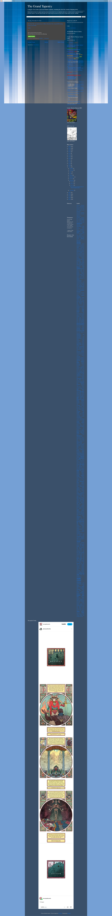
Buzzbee (78, 273)
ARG (83, 248)
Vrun (83, 586)
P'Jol (83, 466)
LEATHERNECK (79, 417)
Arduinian (80, 248)
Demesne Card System (80, 306)
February (71, 170)
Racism (78, 485)
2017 (69, 160)
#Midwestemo (79, 216)
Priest (77, 477)
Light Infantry (81, 61)
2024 (69, 195)
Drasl (83, 313)
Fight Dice (79, 344)
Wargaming (82, 592)
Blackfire (82, 263)
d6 (82, 301)
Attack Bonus (79, 251)
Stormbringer (79, 531)
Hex (77, 377)
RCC (77, 486)
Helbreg (78, 375)
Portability (78, 476)
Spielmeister (82, 524)
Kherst (78, 400)
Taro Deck (79, 535)
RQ (83, 496)
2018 (69, 161)
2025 (69, 197)
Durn (83, 319)
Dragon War (80, 312)
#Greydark (82, 213)
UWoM (79, 580)
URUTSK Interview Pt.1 (79, 84)
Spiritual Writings (80, 525)
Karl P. (83, 395)
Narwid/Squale (79, 459)
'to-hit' (77, 206)
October (71, 178)
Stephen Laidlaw (80, 530)
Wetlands (82, 596)
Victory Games (79, 584)
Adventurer (82, 229)
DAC (83, 302)
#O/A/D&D (78, 217)
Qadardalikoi (82, 481)
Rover (81, 496)
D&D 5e (78, 301)
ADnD (83, 227)
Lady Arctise (80, 410)
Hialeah (83, 377)
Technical (78, 537)
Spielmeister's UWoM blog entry (74, 101)
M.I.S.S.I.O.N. (79, 428)
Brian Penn (82, 268)
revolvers (78, 493)
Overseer (80, 466)
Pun (81, 480)
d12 (81, 301)
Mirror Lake (79, 448)
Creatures (79, 297)
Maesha (83, 429)
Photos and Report (77, 86)
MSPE (83, 451)
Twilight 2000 (82, 574)
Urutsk (79, 578)
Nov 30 (72, 185)
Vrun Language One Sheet (73, 54)
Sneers (80, 520)
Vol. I (81, 586)
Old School (82, 464)
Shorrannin (79, 511)
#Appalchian (78, 211)
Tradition (82, 568)
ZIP (80, 616)
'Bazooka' (78, 205)
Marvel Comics (81, 438)
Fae (83, 338)
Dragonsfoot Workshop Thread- (73, 93)
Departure (78, 307)
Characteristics (79, 281)
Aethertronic (78, 233)
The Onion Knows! (71, 53)
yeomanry (78, 612)
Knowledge (78, 405)
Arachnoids (82, 247)
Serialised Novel (80, 504)
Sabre (77, 498)
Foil (77, 350)
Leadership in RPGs (80, 416)
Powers (83, 476)
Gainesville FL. (80, 356)
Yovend (81, 615)
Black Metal (81, 262)
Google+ (83, 366)
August (71, 175)
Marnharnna (79, 435)
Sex (77, 508)
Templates (82, 542)
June (70, 171)
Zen (79, 616)
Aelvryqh (82, 231)
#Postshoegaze (81, 218)
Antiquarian (78, 246)
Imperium (82, 383)
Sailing (83, 498)
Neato (77, 460)
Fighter (83, 344)
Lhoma (83, 418)
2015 (69, 156)
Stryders (82, 531)
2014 (69, 155)
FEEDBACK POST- (71, 95)
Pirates (78, 471)
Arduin (78, 248)
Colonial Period (81, 286)
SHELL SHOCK (80, 510)
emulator (82, 328)
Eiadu (83, 322)
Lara (83, 411)
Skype (83, 515)
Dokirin (78, 311)
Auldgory (82, 251)
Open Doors (79, 465)
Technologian (81, 538)
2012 (69, 151)
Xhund (78, 610)
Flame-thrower (79, 349)
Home (46, 42)
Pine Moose (82, 470)
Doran (83, 311)
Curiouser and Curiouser (72, 59)
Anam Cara (82, 239)
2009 (69, 146)
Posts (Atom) (36, 44)
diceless (78, 310)
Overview (71, 42)
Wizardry (82, 601)
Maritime (83, 433)
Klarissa (83, 404)
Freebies (82, 351)
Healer (83, 374)
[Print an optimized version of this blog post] (31, 36)
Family (83, 339)
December (71, 190)
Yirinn (83, 612)
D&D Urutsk (82, 300)
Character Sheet (71, 58)
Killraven (83, 401)
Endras (83, 329)
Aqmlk (78, 247)
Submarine (78, 532)
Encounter (78, 329)
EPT (83, 330)
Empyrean (78, 328)
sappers (78, 499)
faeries (78, 339)
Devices (83, 307)
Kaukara (78, 396)
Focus (83, 349)
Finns (83, 345)
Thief (77, 564)
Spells (77, 524)
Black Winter (79, 263)
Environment (79, 330)
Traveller (82, 569)
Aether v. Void (80, 232)
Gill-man (83, 363)
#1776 (83, 210)
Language (78, 411)
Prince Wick (81, 477)
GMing (78, 366)
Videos (83, 584)
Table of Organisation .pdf (78, 68)
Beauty (78, 257)
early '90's (80, 322)
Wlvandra (78, 602)
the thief (82, 563)
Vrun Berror (79, 590)
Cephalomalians (79, 280)
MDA (83, 439)
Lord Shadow (81, 426)
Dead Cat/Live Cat (80, 303)
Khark (80, 399)
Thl (79, 564)
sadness (80, 498)
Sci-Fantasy (82, 499)
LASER (78, 412)
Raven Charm (81, 485)
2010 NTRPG (81, 219)
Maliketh (60, 913)
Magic (78, 432)
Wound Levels (81, 607)
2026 (69, 199)
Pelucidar (80, 469)
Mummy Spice (79, 453)
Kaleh (80, 395)
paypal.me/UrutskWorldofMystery (73, 49)
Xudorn (83, 610)
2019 (69, 163)
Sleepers (78, 519)
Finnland (78, 345)
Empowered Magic (80, 327)
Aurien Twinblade (80, 252)
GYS (81, 373)
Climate (83, 284)
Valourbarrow (79, 581)
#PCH (77, 218)
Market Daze (80, 434)
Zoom (82, 616)
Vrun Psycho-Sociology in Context (74, 69)
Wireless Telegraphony (80, 599)
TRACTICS (78, 568)
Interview (78, 384)
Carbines (78, 275)
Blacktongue (78, 264)
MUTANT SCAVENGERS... (73, 73)
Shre (82, 511)
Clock (77, 285)
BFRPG (81, 259)
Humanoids (82, 382)
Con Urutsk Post (80, 88)
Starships (78, 529)
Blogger (69, 913)
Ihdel (77, 383)
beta (79, 259)
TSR (77, 573)
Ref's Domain (82, 488)
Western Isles (80, 594)
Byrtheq (78, 274)
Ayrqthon (79, 253)
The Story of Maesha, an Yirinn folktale (75, 70)
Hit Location (82, 380)
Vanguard (79, 582)
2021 (69, 166)
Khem (83, 399)
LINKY (29, 28)
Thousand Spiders (80, 565)
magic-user (82, 432)
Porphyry (82, 475)
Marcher (78, 433)
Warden (78, 592)
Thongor (83, 564)
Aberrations (79, 226)
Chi (83, 281)
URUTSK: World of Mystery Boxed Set (75, 60)
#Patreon (82, 217)
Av (83, 252)
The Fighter (79, 548)
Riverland (80, 494)
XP (80, 610)
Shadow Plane (81, 508)
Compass (82, 289)
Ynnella (78, 615)
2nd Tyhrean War (79, 222)
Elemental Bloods (80, 323)
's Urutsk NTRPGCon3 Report (75, 87)
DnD (83, 310)
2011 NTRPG (79, 221)
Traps (77, 569)
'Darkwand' (82, 205)
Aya (77, 253)
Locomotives (79, 423)
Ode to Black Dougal (80, 463)
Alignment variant (79, 237)
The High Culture (80, 553)
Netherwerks (82, 460)
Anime (83, 243)
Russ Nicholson (81, 497)
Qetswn (83, 482)
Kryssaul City (81, 406)
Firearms (78, 346)
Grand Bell (82, 368)
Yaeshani (82, 611)
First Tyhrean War (80, 347)
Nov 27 (72, 183)
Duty (77, 322)
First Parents (82, 346)
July (70, 173)
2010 (69, 148)
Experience (78, 333)
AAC (83, 222)
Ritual (81, 493)
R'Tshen (82, 483)
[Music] (80, 210)
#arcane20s (78, 212)
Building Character (80, 272)
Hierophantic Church (80, 378)
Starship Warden (80, 527)
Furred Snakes (80, 355)
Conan (78, 290)
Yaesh (78, 611)
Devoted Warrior (80, 308)
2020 (69, 165)
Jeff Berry (82, 391)
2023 (69, 194)
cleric (80, 284)
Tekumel (78, 541)
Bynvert (83, 273)
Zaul (77, 616)
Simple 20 (78, 513)
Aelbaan (78, 231)
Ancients (79, 243)
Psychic (78, 480)
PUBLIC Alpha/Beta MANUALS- (73, 104)
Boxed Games (81, 265)
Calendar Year (81, 274)
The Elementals (81, 547)
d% (79, 301)
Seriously (78, 505)
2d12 (83, 221)
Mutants (78, 456)
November (71, 180)
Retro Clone (79, 491)
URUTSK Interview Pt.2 (79, 85)
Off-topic (78, 464)
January (71, 168)
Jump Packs (79, 393)
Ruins (78, 497)
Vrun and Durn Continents (73, 56)
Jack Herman (80, 385)
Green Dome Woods (80, 369)
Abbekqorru (79, 223)
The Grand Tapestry (39, 6)
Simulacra (82, 513)
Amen (77, 239)
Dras (81, 313)
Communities (79, 289)
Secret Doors (81, 503)
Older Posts (61, 42)
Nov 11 (72, 181)
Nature (83, 459)
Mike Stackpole (81, 445)
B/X (82, 253)
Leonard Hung (79, 418)
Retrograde (82, 492)
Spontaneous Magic (80, 526)
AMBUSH (82, 238)
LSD (83, 427)
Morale (83, 450)
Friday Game (79, 352)
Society (83, 520)
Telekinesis (78, 542)
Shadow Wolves (80, 509)
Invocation (82, 384)
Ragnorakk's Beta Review (73, 96)
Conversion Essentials (80, 292)
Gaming (78, 360)
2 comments (46, 38)
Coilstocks (80, 285)
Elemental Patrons (80, 324)
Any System (82, 246)
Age (81, 233)
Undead (78, 575)
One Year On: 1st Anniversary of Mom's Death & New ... (76, 187)
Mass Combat (79, 439)
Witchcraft (78, 600)
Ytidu (83, 615)
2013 (69, 153)
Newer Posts (31, 42)
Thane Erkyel (79, 543)
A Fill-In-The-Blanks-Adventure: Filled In (75, 91)
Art (80, 249)
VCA (83, 582)
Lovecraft (78, 427)
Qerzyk (78, 482)
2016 (69, 158)
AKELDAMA (79, 236)
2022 (69, 192)
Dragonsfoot (78, 313)
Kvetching (78, 407)
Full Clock (82, 352)
